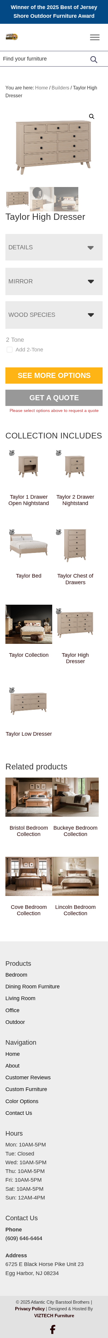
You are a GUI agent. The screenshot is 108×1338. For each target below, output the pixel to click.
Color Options (21, 1101)
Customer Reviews (28, 1077)
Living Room (20, 998)
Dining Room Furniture (32, 987)
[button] (91, 116)
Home (12, 1054)
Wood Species (31, 314)
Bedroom (16, 975)
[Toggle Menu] (95, 37)
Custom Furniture (26, 1089)
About (12, 1066)
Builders (60, 87)
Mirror (20, 281)
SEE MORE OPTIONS (54, 375)
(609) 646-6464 (23, 1238)
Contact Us (18, 1113)
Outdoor (15, 1022)
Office (12, 1010)
